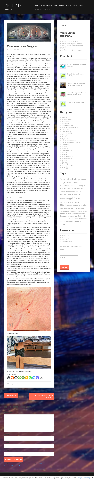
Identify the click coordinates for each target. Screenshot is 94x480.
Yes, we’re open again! (68, 49)
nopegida (81, 208)
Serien (80, 216)
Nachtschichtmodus (79, 205)
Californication (82, 183)
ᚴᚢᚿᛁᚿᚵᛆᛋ (13, 5)
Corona (62, 186)
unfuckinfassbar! (80, 219)
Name (7, 434)
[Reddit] (12, 377)
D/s (71, 186)
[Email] (23, 377)
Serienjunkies (66, 158)
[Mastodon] (37, 377)
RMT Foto (65, 240)
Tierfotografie (70, 219)
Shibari (85, 216)
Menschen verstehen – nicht (70, 142)
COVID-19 (66, 186)
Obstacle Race (66, 150)
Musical (70, 205)
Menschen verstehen (68, 141)
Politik (63, 152)
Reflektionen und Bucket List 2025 (72, 51)
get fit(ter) (75, 198)
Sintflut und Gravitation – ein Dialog (72, 43)
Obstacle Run (73, 211)
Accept (79, 478)
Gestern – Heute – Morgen (70, 41)
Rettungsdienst (66, 156)
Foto (68, 195)
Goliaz (83, 199)
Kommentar (9, 412)
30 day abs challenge (70, 179)
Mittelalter (65, 144)
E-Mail (8, 442)
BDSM (64, 117)
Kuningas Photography (43, 5)
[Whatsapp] (30, 377)
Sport (63, 160)
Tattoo (64, 164)
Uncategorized (12, 384)
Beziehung (65, 121)
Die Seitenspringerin (68, 238)
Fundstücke (65, 131)
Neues (64, 148)
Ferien (76, 191)
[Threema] (16, 377)
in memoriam (66, 133)
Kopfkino (64, 139)
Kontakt (47, 9)
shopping (62, 219)
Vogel (61, 221)
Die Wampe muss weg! (68, 127)
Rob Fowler (74, 213)
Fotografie (65, 129)
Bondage (64, 123)
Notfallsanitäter (64, 211)
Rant (63, 154)
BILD (71, 183)
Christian (20, 49)
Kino (63, 137)
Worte (68, 5)
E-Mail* (62, 258)
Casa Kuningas (59, 5)
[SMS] (19, 377)
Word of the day (68, 222)
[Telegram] (33, 377)
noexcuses (73, 208)
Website (7, 450)
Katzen (64, 135)
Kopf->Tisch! (73, 202)
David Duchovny (75, 186)
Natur (63, 146)
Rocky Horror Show (81, 213)
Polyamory (84, 211)
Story (63, 162)
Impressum (38, 9)
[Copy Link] (26, 377)
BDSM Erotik (65, 236)
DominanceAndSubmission (67, 191)
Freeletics (75, 194)
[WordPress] (8, 377)
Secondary (74, 216)
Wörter (64, 168)
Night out (63, 208)
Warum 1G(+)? (10, 395)
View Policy (86, 478)
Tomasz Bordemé (67, 241)
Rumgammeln (65, 216)
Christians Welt (78, 5)
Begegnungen (66, 119)
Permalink (21, 384)
